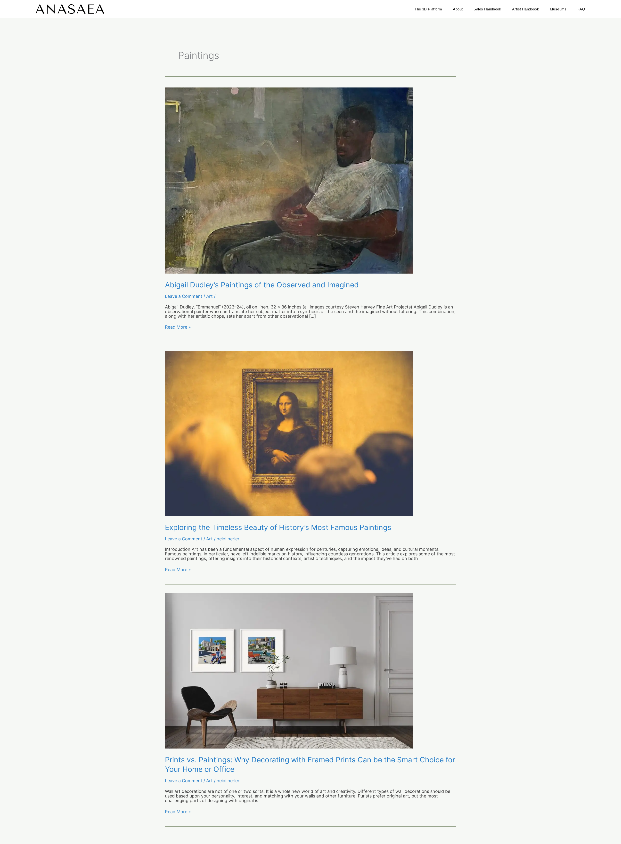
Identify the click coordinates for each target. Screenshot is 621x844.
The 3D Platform (428, 9)
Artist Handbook (525, 9)
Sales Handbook (487, 9)
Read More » (178, 327)
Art (209, 296)
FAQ (581, 9)
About (458, 9)
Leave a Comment (183, 296)
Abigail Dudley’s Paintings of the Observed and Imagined (262, 284)
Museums (558, 9)
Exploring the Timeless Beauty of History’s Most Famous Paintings (278, 527)
